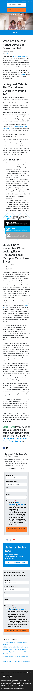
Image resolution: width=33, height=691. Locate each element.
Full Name (10, 475)
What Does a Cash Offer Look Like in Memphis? (16, 662)
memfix (6, 53)
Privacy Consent (11, 501)
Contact (22, 74)
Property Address (12, 481)
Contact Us (23, 28)
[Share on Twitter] (7, 448)
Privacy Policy (21, 504)
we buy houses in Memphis (21, 56)
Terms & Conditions (15, 503)
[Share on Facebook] (4, 448)
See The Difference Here (16, 562)
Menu (15, 32)
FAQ (30, 672)
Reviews (9, 28)
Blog (15, 28)
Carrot (21, 688)
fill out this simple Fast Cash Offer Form (15, 440)
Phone (8, 488)
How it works (5, 672)
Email (8, 494)
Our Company (24, 672)
